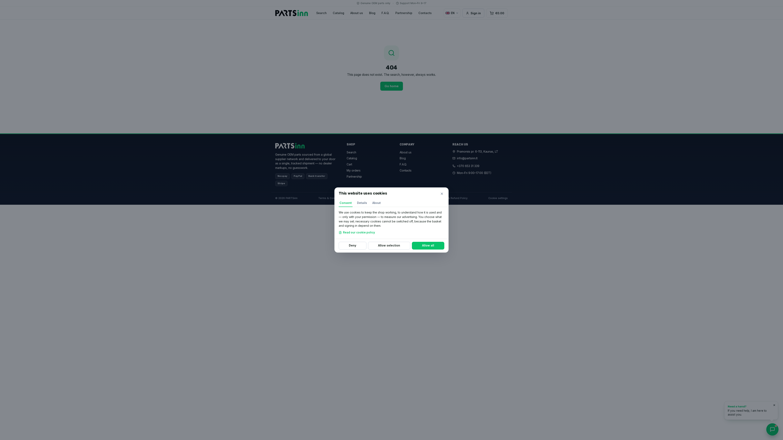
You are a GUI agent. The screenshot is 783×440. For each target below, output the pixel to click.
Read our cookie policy (359, 232)
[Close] (442, 193)
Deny (352, 245)
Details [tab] (362, 203)
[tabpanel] (391, 222)
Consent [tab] (346, 203)
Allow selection (389, 245)
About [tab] (376, 203)
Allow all (428, 245)
